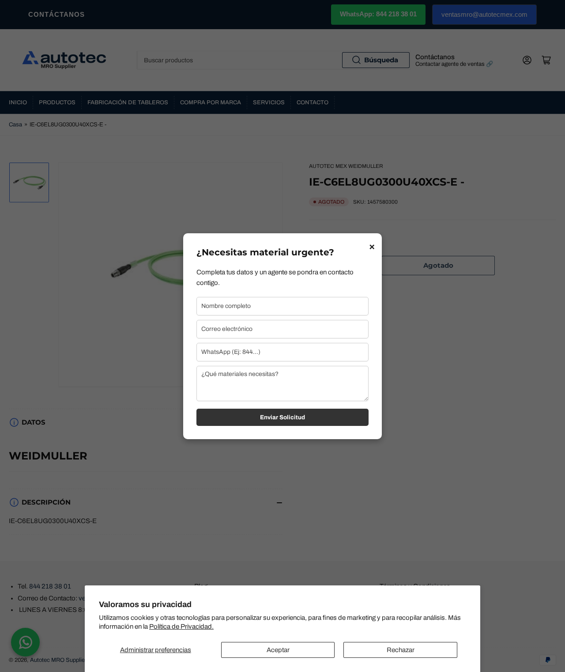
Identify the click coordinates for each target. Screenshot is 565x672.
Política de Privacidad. (181, 626)
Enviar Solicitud (282, 417)
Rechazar (400, 649)
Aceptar (278, 649)
